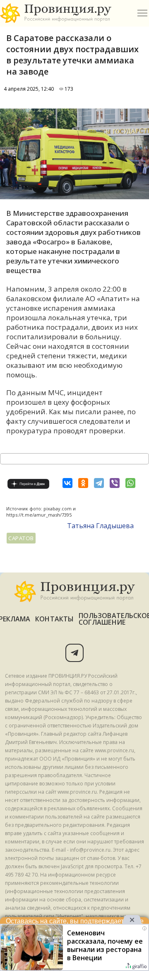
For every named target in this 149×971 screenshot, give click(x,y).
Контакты (54, 619)
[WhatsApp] (130, 483)
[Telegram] (99, 483)
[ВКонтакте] (67, 483)
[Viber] (115, 483)
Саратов (21, 538)
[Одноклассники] (83, 483)
